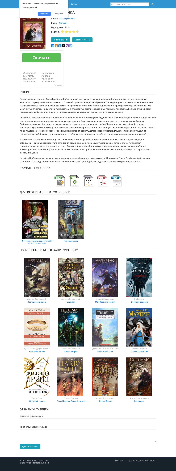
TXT (116, 180)
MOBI (88, 180)
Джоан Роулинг (71, 398)
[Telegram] (70, 45)
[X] (63, 45)
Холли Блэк (36, 398)
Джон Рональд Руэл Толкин (37, 349)
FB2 (60, 180)
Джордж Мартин (139, 349)
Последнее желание (36, 302)
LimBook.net (30, 460)
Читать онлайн (60, 40)
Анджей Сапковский (36, 299)
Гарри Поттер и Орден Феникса (71, 401)
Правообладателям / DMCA (141, 460)
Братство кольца (105, 351)
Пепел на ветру (71, 241)
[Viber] (67, 45)
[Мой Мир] (59, 45)
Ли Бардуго (139, 299)
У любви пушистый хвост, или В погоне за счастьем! (37, 242)
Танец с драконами (139, 351)
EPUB (74, 180)
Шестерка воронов (139, 302)
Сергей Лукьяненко (105, 398)
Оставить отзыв (82, 40)
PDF (102, 180)
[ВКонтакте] (52, 45)
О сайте (119, 460)
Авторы (74, 4)
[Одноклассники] (56, 45)
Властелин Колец (37, 351)
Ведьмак (71, 302)
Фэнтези (62, 23)
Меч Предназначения (105, 302)
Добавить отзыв (30, 446)
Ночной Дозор (105, 401)
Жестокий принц (37, 401)
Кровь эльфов (71, 351)
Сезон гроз (139, 401)
